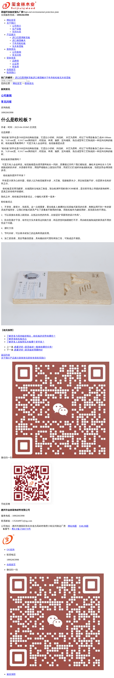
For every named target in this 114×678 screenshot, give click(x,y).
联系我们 (11, 72)
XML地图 (83, 526)
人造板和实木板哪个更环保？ (25, 342)
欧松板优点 (17, 339)
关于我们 (11, 23)
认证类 (15, 64)
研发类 (15, 66)
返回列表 (5, 355)
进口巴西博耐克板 (21, 37)
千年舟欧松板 (19, 43)
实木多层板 (17, 46)
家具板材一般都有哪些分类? (33, 347)
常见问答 (16, 55)
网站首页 (11, 20)
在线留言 (11, 69)
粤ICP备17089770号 (21, 529)
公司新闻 (16, 52)
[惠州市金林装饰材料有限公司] (19, 9)
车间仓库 (16, 31)
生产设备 (16, 29)
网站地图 (72, 526)
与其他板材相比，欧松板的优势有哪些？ (31, 336)
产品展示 (11, 34)
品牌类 (15, 61)
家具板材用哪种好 (28, 350)
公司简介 (16, 26)
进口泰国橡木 (19, 40)
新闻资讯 (11, 49)
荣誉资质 (11, 58)
